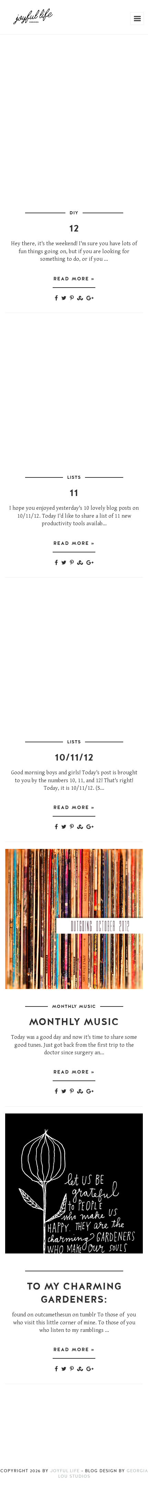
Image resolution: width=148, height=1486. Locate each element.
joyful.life (65, 1471)
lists (74, 477)
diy (74, 213)
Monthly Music (74, 1006)
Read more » (74, 279)
